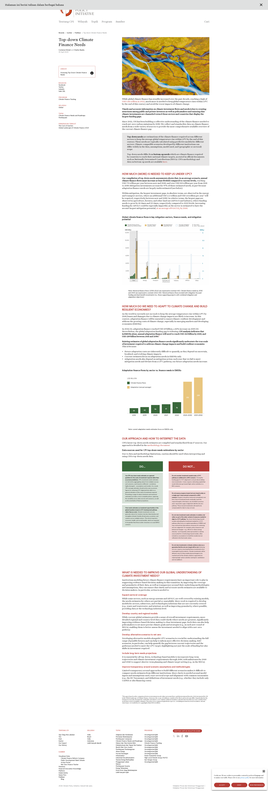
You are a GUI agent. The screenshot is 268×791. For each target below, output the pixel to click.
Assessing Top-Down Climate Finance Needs (73, 74)
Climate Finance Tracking (67, 99)
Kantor (61, 741)
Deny (239, 785)
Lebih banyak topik (122, 772)
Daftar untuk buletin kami (187, 731)
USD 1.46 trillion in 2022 (133, 101)
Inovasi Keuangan (122, 753)
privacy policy (244, 778)
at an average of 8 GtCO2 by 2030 (171, 208)
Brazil (89, 737)
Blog (62, 779)
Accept (222, 785)
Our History (63, 745)
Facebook (62, 85)
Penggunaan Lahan (122, 762)
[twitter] (174, 736)
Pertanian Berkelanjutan (124, 737)
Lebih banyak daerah (94, 743)
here (165, 162)
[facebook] (182, 736)
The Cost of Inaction (66, 126)
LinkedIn (61, 89)
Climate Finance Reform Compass (72, 758)
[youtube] (186, 736)
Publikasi (62, 777)
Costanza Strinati (65, 50)
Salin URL (62, 91)
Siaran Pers (62, 775)
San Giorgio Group (150, 760)
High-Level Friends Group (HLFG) (156, 758)
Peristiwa (62, 766)
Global (61, 107)
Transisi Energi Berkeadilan (125, 760)
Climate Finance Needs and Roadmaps (72, 115)
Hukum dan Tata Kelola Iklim (126, 743)
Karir (60, 739)
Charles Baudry (79, 50)
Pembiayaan (63, 117)
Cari (206, 21)
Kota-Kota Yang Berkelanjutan (126, 770)
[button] (264, 771)
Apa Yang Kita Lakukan (67, 735)
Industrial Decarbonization (125, 758)
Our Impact (63, 743)
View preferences (257, 785)
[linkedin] (178, 736)
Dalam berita (63, 773)
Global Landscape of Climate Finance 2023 (74, 128)
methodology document (158, 445)
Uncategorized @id (151, 735)
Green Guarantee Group (152, 755)
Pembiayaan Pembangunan (125, 749)
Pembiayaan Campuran (124, 739)
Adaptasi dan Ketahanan (124, 735)
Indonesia (90, 741)
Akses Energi (120, 751)
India (89, 735)
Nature (118, 764)
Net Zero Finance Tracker (69, 764)
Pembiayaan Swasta (123, 766)
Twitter (61, 87)
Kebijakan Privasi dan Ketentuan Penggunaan (188, 786)
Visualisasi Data (64, 756)
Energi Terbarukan (122, 768)
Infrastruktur (120, 755)
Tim (60, 737)
